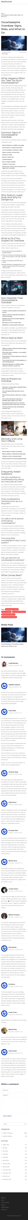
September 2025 (15, 1179)
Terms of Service (5, 1202)
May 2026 (15, 1154)
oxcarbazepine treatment (19, 612)
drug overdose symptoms (8, 614)
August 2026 (15, 1144)
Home (2, 13)
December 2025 (15, 1170)
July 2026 (15, 1148)
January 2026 (15, 1166)
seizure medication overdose (9, 617)
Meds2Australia (6, 1)
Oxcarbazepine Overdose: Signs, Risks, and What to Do (12, 645)
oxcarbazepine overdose (12, 609)
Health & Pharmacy (15, 1133)
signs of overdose (6, 612)
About (2, 1200)
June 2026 (15, 1151)
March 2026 (15, 1160)
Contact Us (4, 1209)
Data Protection (5, 1207)
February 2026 (15, 1163)
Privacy (3, 1205)
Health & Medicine (15, 1136)
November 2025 (15, 1173)
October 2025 (15, 1176)
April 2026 (15, 1157)
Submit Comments (7, 1116)
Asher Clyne (5, 53)
